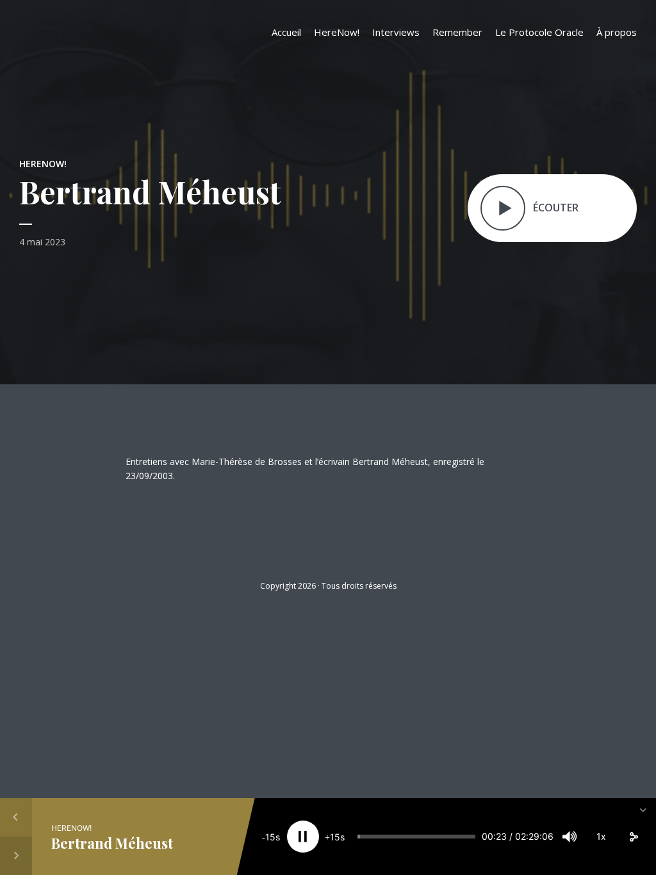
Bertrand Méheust (112, 843)
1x (601, 836)
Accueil (286, 32)
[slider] (416, 836)
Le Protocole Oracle (539, 32)
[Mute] (570, 837)
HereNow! (336, 32)
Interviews (396, 32)
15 (270, 836)
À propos (616, 32)
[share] (634, 837)
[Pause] (303, 837)
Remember (457, 32)
